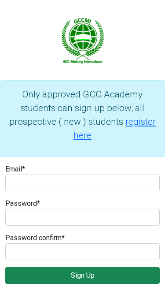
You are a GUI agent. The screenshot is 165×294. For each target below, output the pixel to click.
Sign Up (83, 275)
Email (15, 169)
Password (22, 203)
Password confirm (35, 238)
